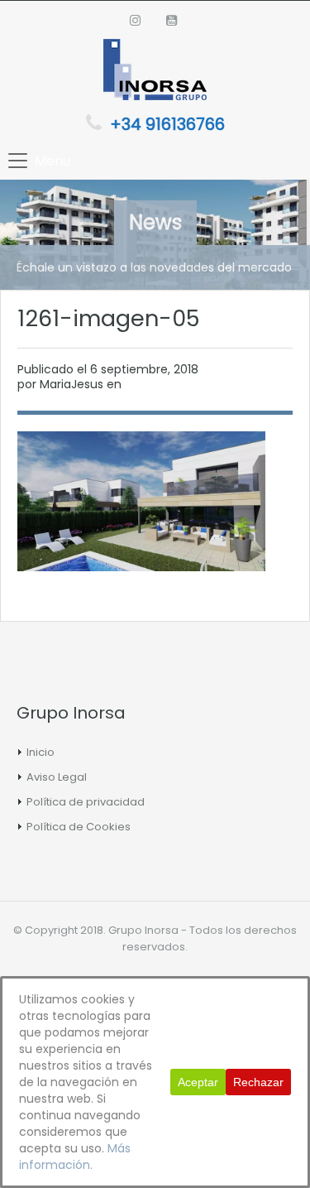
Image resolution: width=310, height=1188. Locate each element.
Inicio (40, 752)
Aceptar (198, 1082)
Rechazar (258, 1082)
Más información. (75, 1156)
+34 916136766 (167, 124)
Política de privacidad (85, 802)
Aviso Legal (56, 777)
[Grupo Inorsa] (155, 71)
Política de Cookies (78, 826)
